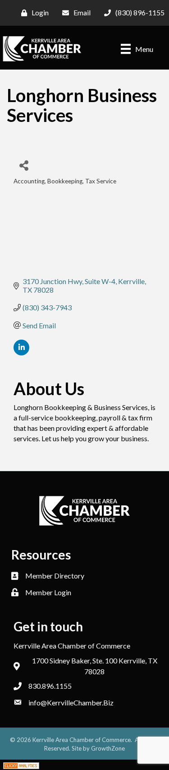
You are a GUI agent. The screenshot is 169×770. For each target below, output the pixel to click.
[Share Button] (24, 165)
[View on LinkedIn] (21, 352)
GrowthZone (108, 748)
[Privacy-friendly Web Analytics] (21, 765)
